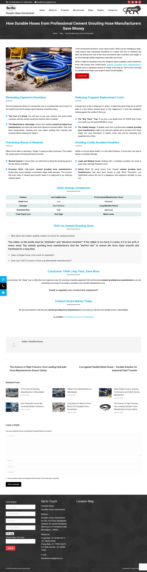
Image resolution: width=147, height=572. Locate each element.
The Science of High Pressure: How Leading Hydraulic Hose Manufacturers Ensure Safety (126, 406)
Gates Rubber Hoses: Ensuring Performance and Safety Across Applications (127, 392)
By (67, 329)
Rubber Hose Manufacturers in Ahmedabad (79, 390)
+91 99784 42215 (71, 317)
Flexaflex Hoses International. (20, 568)
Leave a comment (92, 329)
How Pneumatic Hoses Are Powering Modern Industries (32, 405)
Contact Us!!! (82, 76)
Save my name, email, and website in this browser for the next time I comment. (33, 478)
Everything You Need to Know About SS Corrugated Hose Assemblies (79, 406)
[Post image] (12, 392)
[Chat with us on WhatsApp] (3, 279)
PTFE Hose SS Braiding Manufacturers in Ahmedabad (32, 390)
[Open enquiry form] (3, 292)
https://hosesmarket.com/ (30, 345)
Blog (57, 329)
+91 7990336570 (87, 317)
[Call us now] (3, 286)
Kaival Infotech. (136, 568)
